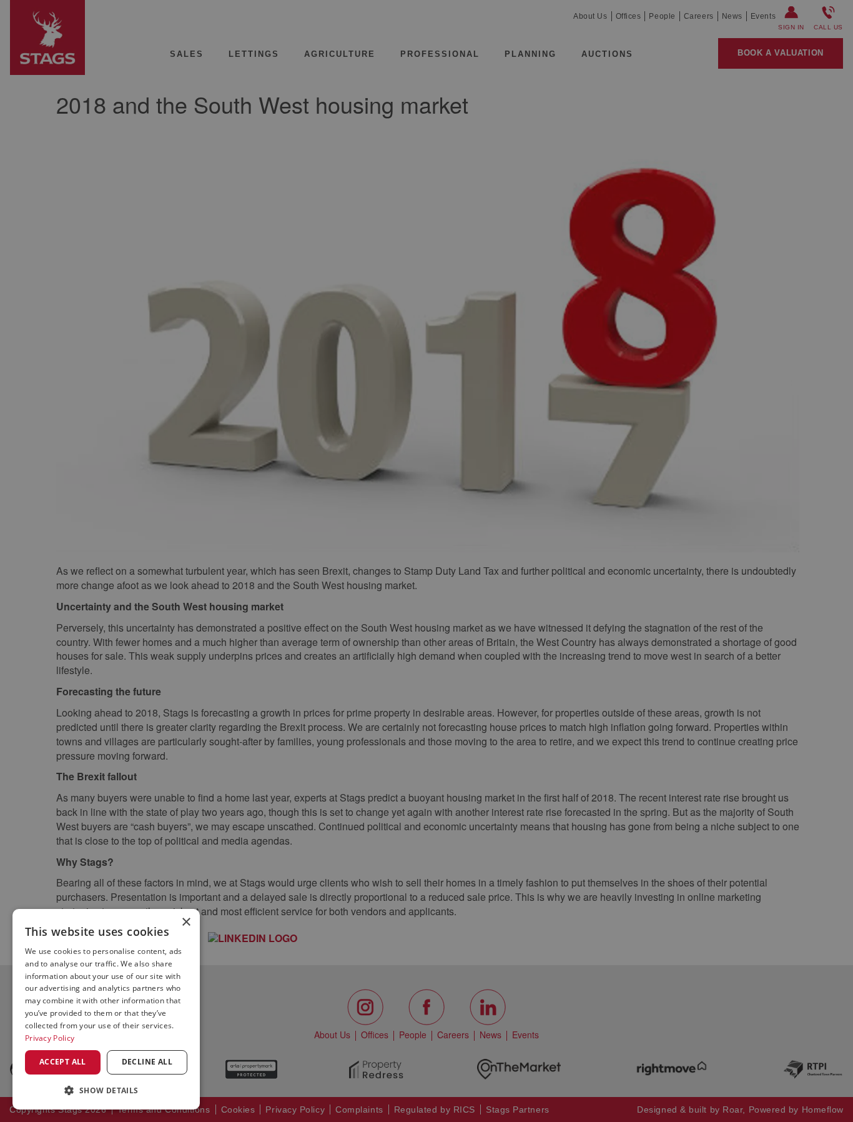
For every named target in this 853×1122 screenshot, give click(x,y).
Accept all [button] (62, 1061)
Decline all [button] (147, 1061)
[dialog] (106, 1009)
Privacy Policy (49, 1038)
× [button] (185, 922)
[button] (106, 1090)
